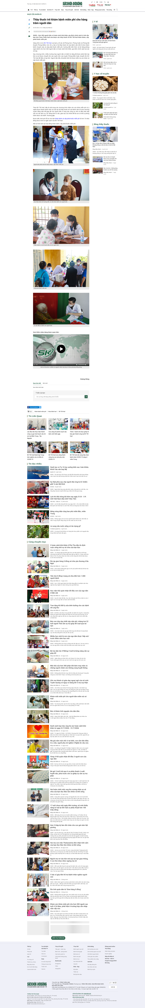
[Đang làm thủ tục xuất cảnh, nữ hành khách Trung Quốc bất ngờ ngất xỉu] (105, 31)
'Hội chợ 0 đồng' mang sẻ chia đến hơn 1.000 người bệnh (67, 577)
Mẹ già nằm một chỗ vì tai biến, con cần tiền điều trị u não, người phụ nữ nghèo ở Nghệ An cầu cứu (69, 742)
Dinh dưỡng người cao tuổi (94, 951)
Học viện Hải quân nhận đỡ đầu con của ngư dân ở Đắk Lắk (69, 592)
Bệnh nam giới (76, 956)
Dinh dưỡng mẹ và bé (93, 949)
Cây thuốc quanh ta (60, 954)
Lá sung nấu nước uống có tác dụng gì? (65, 526)
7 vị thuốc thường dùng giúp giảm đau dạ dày (104, 92)
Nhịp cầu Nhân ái (34, 14)
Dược (62, 10)
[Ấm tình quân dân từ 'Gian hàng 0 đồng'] (38, 894)
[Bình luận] (29, 36)
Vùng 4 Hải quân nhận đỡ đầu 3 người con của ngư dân (68, 758)
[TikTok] (92, 2)
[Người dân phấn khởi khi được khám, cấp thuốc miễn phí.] (61, 144)
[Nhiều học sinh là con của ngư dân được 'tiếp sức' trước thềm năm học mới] (38, 641)
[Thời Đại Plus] (108, 5)
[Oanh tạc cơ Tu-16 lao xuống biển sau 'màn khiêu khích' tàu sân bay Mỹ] (38, 472)
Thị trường (109, 10)
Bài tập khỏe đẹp (77, 974)
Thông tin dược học (46, 964)
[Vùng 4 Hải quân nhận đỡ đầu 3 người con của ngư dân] (38, 762)
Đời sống (107, 962)
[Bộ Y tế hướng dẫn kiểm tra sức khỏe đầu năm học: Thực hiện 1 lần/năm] (98, 55)
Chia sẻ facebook (34, 407)
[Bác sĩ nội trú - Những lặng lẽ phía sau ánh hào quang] (98, 170)
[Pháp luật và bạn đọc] (100, 5)
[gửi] (86, 396)
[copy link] (29, 28)
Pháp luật (29, 951)
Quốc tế (29, 954)
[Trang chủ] (28, 10)
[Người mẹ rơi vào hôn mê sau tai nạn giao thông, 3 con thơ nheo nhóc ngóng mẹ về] (38, 864)
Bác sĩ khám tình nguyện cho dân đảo (64, 711)
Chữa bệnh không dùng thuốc (61, 957)
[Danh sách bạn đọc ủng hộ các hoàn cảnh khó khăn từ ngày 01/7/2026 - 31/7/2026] (38, 731)
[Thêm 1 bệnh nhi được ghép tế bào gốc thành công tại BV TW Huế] (79, 424)
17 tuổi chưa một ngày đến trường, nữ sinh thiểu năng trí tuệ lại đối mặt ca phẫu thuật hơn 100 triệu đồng (69, 807)
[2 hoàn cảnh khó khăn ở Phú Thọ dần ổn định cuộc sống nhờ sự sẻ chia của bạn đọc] (38, 550)
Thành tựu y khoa (31, 962)
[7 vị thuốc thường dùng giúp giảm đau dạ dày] (105, 83)
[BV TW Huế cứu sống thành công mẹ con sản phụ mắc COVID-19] (58, 447)
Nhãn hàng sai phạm (110, 951)
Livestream (44, 956)
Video (56, 966)
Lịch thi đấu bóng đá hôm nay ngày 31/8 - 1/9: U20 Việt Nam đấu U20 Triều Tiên (68, 498)
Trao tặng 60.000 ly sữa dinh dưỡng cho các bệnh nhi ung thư (69, 606)
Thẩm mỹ (75, 971)
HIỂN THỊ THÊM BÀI (58, 938)
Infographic (58, 968)
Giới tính (76, 10)
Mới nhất (45, 383)
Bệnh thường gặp (77, 951)
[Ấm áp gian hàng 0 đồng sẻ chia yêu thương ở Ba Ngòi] (38, 566)
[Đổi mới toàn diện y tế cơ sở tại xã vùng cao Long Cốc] (98, 65)
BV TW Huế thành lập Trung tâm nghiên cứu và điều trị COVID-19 (35, 457)
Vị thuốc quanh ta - (55, 528)
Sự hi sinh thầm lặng (32, 967)
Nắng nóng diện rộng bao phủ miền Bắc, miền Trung (68, 512)
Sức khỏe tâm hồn (77, 961)
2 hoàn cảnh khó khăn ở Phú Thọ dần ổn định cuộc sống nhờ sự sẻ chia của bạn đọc (67, 546)
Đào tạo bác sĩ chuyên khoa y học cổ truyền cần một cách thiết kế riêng (110, 158)
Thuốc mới (44, 966)
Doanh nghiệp (108, 953)
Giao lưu (43, 953)
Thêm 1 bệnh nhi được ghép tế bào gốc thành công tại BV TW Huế (79, 434)
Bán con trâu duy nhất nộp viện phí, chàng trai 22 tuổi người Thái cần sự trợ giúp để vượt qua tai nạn (69, 623)
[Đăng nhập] (108, 2)
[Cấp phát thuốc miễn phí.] (61, 268)
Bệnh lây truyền (91, 969)
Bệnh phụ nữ (76, 954)
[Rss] (115, 983)
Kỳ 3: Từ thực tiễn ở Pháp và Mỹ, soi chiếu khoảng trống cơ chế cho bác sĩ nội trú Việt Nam (104, 145)
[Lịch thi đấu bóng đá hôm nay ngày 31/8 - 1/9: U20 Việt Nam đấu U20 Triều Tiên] (38, 502)
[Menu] (114, 9)
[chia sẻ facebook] (29, 20)
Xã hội (28, 949)
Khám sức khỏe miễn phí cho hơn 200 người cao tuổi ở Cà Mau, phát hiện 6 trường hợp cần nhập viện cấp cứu (69, 906)
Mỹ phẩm (75, 969)
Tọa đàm (43, 951)
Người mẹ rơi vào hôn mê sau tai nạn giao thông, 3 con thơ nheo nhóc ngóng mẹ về (69, 860)
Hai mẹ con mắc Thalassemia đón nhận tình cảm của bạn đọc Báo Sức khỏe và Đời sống (69, 844)
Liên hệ (113, 987)
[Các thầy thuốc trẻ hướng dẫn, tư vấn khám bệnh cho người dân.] (61, 185)
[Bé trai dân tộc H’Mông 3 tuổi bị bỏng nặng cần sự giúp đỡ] (38, 656)
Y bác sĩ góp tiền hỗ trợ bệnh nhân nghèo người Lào (68, 876)
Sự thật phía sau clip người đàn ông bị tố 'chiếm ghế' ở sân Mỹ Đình (68, 483)
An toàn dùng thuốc (46, 961)
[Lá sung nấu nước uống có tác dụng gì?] (38, 531)
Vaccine (43, 969)
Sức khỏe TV (50, 10)
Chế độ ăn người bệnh (93, 954)
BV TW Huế (48, 43)
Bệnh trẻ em (76, 959)
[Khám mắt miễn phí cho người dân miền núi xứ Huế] (38, 701)
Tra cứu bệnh (42, 10)
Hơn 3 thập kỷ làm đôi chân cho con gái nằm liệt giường (69, 826)
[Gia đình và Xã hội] (92, 5)
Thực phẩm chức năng (93, 959)
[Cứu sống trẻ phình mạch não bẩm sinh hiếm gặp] (58, 424)
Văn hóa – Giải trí (109, 958)
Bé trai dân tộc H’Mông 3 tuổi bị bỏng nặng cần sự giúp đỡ (69, 652)
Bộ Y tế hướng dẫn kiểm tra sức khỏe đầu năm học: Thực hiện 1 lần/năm (111, 54)
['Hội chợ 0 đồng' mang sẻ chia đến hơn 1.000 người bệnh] (38, 581)
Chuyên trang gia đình (111, 960)
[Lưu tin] (29, 32)
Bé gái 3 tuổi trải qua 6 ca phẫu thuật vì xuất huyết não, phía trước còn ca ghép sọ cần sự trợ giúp (68, 773)
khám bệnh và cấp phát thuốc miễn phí (67, 118)
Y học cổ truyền (69, 10)
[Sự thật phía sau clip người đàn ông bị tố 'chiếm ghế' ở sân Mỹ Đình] (38, 487)
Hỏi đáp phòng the (92, 964)
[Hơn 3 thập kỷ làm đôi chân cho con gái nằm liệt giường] (38, 830)
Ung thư (75, 964)
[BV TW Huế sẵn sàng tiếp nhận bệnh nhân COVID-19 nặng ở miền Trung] (79, 447)
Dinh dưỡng (83, 10)
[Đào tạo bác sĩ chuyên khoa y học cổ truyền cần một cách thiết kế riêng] (98, 159)
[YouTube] (97, 2)
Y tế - (94, 45)
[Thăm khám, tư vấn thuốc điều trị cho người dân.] (61, 225)
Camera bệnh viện (31, 969)
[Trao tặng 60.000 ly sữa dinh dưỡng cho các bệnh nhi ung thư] (38, 610)
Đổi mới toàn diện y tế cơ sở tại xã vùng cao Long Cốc (110, 64)
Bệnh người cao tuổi (78, 949)
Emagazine (58, 963)
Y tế (31, 10)
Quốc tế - (53, 472)
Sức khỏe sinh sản (92, 967)
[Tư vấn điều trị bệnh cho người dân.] (61, 308)
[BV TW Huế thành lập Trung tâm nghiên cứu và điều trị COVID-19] (36, 447)
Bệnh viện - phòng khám (61, 951)
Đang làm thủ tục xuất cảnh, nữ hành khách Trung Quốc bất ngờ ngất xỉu (104, 41)
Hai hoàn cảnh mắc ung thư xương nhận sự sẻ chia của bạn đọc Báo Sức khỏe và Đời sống (68, 790)
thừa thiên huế (52, 411)
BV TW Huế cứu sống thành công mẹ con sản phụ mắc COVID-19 (57, 457)
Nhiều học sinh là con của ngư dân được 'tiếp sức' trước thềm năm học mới (69, 637)
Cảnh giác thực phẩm (93, 956)
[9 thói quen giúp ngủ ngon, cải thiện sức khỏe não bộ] (98, 115)
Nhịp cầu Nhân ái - (55, 550)
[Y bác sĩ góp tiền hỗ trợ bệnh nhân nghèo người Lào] (38, 880)
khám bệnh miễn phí (40, 411)
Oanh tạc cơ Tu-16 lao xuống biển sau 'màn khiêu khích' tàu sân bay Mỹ (69, 468)
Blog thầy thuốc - (97, 149)
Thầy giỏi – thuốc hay (60, 949)
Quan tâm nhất (37, 383)
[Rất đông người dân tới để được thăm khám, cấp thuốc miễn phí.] (61, 81)
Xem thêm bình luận (38, 387)
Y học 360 (57, 10)
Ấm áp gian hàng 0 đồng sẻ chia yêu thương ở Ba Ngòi (69, 562)
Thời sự (36, 10)
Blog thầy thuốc (101, 124)
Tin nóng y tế (30, 959)
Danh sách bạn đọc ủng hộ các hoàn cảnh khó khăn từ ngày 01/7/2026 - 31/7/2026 (68, 727)
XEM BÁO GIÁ (87, 993)
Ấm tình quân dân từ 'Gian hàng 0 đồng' (65, 889)
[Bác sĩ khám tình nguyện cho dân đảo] (38, 716)
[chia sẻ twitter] (29, 24)
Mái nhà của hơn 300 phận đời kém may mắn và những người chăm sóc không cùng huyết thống (68, 667)
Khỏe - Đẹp (91, 10)
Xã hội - (52, 486)
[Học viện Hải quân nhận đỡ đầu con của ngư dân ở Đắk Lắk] (38, 596)
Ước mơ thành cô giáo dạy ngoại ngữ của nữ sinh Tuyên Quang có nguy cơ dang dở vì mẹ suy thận (69, 681)
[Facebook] (94, 2)
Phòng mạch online (100, 10)
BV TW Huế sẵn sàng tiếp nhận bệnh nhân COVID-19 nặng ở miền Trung (79, 457)
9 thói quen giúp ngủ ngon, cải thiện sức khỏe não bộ (110, 113)
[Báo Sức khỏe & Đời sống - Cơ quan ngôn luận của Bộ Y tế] (72, 4)
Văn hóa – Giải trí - (55, 501)
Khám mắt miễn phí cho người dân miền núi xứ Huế (68, 697)
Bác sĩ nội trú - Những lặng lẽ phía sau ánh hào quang (110, 169)
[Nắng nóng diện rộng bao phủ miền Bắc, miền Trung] (38, 516)
